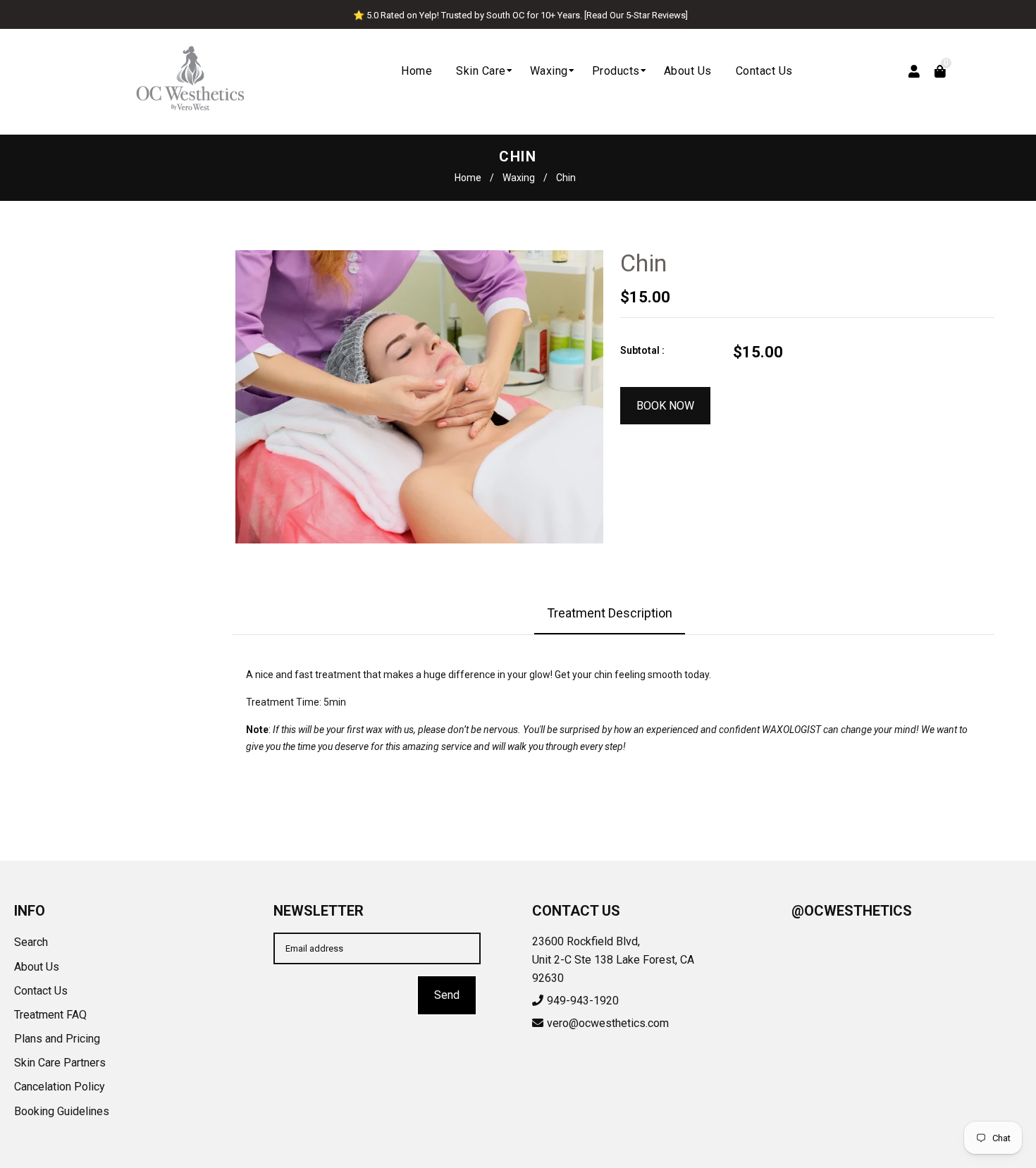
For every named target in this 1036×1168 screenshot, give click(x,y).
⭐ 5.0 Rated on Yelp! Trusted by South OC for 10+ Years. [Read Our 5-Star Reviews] (520, 15)
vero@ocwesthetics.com (608, 1023)
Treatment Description (609, 612)
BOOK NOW (665, 405)
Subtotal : (642, 350)
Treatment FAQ (50, 1014)
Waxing (518, 177)
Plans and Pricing (57, 1038)
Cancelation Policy (59, 1086)
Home (468, 177)
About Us (36, 966)
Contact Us (41, 990)
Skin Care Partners (60, 1062)
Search (31, 942)
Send (447, 995)
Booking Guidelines (61, 1111)
